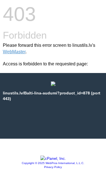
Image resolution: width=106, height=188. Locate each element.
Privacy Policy (53, 167)
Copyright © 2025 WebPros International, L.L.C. (53, 163)
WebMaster (14, 51)
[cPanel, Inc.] (53, 158)
